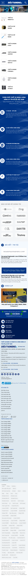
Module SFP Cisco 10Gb (6, 438)
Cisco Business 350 (6, 545)
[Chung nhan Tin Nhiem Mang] (18, 383)
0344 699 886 (6, 363)
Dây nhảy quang (12, 513)
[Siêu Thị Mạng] (14, 3)
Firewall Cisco (22, 550)
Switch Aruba (15, 503)
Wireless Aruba (14, 496)
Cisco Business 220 (6, 540)
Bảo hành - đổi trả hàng (6, 400)
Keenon (14, 488)
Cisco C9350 (4, 525)
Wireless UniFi (13, 555)
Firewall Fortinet (5, 510)
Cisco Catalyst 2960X (6, 423)
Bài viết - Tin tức (12, 245)
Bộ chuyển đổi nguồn (6, 488)
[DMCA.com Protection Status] (5, 447)
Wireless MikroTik (5, 498)
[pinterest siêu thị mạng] (16, 374)
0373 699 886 (6, 369)
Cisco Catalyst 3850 (5, 429)
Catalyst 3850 (19, 525)
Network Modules (13, 550)
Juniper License (15, 540)
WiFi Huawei (22, 503)
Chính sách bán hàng (6, 396)
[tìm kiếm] (26, 3)
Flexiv (7, 493)
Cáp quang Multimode (6, 460)
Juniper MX (14, 542)
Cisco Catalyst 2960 (5, 421)
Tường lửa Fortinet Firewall (7, 458)
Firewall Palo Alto (15, 505)
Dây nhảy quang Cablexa (7, 462)
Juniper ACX (22, 540)
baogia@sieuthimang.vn (14, 316)
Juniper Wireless (22, 545)
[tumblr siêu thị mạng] (19, 374)
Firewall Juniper (5, 550)
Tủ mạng (4, 552)
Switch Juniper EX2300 (6, 452)
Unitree (24, 491)
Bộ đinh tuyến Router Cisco (7, 440)
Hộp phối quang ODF (6, 470)
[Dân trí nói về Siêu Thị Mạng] (21, 228)
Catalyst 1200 (4, 513)
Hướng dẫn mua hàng (6, 404)
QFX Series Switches (6, 491)
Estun (12, 493)
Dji (9, 503)
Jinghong (13, 486)
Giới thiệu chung (5, 390)
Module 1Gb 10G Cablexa (7, 472)
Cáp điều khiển (5, 555)
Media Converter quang (6, 464)
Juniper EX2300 (5, 508)
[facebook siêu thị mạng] (2, 374)
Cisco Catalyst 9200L (6, 431)
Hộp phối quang (14, 523)
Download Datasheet (6, 408)
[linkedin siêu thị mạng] (13, 374)
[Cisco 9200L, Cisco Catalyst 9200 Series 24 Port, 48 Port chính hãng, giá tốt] (14, 9)
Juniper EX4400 (22, 523)
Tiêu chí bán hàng (5, 392)
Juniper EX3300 (21, 530)
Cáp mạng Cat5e (11, 552)
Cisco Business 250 (6, 542)
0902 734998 (14, 369)
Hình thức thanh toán (6, 402)
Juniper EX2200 (5, 528)
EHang (8, 486)
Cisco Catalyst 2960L (6, 425)
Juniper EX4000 (5, 515)
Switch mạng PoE (5, 468)
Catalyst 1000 (22, 508)
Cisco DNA (15, 557)
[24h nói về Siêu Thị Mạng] (7, 228)
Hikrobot (14, 491)
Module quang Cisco (6, 547)
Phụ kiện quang (12, 537)
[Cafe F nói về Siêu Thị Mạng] (21, 222)
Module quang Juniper (6, 557)
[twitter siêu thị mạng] (5, 374)
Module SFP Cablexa (15, 528)
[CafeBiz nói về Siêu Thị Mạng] (7, 215)
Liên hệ (3, 410)
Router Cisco (22, 533)
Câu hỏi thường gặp (5, 406)
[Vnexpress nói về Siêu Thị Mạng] (7, 209)
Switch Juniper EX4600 (6, 456)
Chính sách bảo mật (5, 394)
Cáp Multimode (22, 510)
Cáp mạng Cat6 (19, 552)
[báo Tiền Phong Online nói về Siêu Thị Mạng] (21, 235)
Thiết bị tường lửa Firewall (7, 442)
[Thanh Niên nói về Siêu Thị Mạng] (21, 215)
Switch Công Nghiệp (6, 533)
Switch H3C (13, 501)
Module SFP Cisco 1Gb (6, 436)
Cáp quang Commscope (6, 518)
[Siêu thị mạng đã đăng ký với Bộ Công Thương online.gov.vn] (6, 383)
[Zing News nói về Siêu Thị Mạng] (21, 209)
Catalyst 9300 (22, 520)
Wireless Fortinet (5, 496)
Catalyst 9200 (13, 515)
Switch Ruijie (4, 503)
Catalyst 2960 (15, 533)
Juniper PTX (14, 545)
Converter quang (5, 520)
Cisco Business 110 (20, 537)
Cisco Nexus (4, 537)
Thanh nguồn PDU (5, 505)
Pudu (16, 493)
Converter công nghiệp (6, 466)
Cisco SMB (22, 535)
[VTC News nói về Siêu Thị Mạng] (7, 222)
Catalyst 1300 (21, 513)
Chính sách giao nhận (6, 398)
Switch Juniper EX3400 (6, 454)
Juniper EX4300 (14, 520)
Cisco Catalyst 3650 (5, 427)
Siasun (3, 486)
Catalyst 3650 (12, 525)
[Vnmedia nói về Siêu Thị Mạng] (7, 235)
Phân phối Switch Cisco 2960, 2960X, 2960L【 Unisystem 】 (14, 305)
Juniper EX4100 (16, 518)
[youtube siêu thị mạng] (8, 374)
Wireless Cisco (22, 547)
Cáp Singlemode (14, 508)
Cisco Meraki (14, 547)
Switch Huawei (21, 501)
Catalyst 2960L (13, 530)
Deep (3, 493)
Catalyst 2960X (5, 530)
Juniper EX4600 (5, 523)
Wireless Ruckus (14, 498)
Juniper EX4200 (14, 535)
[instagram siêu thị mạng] (10, 374)
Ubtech (19, 491)
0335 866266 (14, 363)
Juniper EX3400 (14, 510)
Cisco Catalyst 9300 (5, 434)
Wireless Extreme (5, 501)
